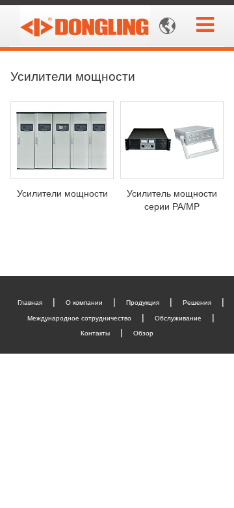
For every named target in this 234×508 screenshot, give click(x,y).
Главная (30, 302)
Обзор (143, 333)
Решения (197, 302)
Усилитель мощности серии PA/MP (172, 200)
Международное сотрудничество (79, 318)
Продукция (142, 302)
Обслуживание (178, 318)
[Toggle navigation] (205, 24)
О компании (84, 302)
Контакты (95, 333)
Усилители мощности (62, 193)
